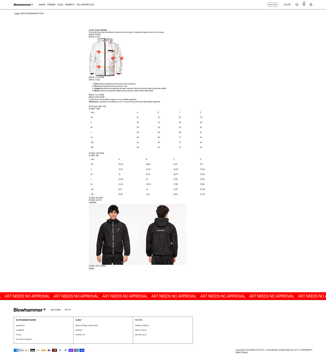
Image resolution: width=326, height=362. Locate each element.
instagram (56, 310)
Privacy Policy (141, 330)
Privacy (245, 352)
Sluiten (91, 268)
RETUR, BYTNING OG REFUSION (87, 325)
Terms (237, 352)
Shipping (79, 330)
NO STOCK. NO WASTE (24, 339)
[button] (311, 4)
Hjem (17, 13)
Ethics (18, 335)
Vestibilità (103, 30)
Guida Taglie (94, 30)
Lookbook (20, 330)
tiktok (67, 310)
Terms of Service (142, 325)
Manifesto (20, 325)
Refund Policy (141, 335)
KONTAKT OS (80, 335)
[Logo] (23, 4)
